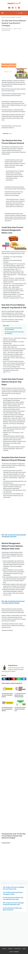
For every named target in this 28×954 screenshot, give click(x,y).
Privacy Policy (17, 948)
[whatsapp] (19, 679)
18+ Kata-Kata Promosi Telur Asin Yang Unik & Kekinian (7, 695)
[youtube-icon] (9, 8)
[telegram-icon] (19, 8)
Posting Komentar (6, 30)
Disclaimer (10, 948)
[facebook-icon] (13, 8)
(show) (10, 133)
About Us (4, 948)
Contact (24, 948)
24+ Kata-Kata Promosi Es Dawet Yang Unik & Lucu (20, 709)
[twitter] (9, 679)
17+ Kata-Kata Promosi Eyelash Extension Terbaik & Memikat (20, 695)
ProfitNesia (16, 951)
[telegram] (23, 679)
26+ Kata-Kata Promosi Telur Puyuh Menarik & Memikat (7, 709)
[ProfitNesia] (14, 3)
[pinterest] (13, 679)
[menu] (3, 13)
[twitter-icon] (16, 8)
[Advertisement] (14, 47)
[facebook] (4, 679)
